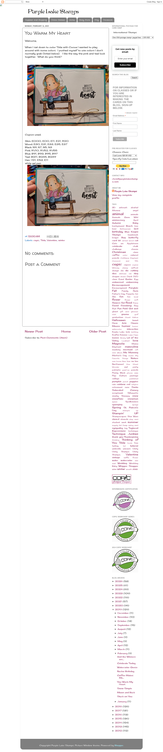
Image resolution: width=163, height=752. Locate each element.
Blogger (119, 745)
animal (118, 214)
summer (133, 422)
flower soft (131, 300)
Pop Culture (119, 376)
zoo (135, 469)
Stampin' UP (125, 413)
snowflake (117, 398)
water (115, 460)
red (128, 384)
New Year (126, 361)
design (115, 270)
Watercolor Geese (127, 667)
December (124, 613)
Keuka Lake (118, 332)
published (133, 379)
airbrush (123, 207)
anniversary (118, 220)
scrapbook (117, 393)
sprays (135, 405)
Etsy (97, 20)
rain (114, 384)
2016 (119, 714)
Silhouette (132, 393)
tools (129, 443)
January (122, 701)
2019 (119, 609)
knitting (134, 332)
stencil (115, 419)
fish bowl (132, 297)
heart (135, 320)
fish (121, 296)
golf (136, 314)
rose (127, 387)
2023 (119, 593)
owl (126, 367)
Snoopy (125, 396)
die (122, 270)
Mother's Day (119, 355)
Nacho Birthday (125, 671)
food (129, 302)
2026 (119, 581)
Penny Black (118, 373)
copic (36, 240)
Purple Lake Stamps (126, 191)
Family (125, 291)
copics (127, 265)
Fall (114, 290)
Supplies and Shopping (36, 20)
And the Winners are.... (126, 657)
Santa (135, 387)
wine (114, 469)
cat (136, 240)
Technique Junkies (125, 433)
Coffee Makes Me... (125, 676)
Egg (136, 279)
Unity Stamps (120, 452)
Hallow (135, 317)
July (120, 633)
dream (123, 276)
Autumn (116, 223)
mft (136, 350)
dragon (115, 276)
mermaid (127, 349)
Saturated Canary (125, 390)
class (135, 252)
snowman (133, 398)
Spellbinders (131, 402)
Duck (129, 276)
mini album (117, 353)
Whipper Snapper (128, 466)
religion (134, 384)
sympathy (117, 428)
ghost (115, 311)
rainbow (121, 384)
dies (114, 273)
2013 (119, 726)
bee (136, 226)
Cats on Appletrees (125, 243)
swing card (133, 425)
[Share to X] (53, 236)
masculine (131, 346)
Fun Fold (122, 308)
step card (133, 419)
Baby (135, 223)
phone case (132, 373)
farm (135, 291)
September (124, 625)
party (135, 367)
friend (115, 305)
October (122, 621)
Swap (125, 425)
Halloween (119, 320)
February (123, 653)
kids (128, 332)
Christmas (119, 252)
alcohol (134, 207)
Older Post (97, 331)
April (135, 220)
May (120, 641)
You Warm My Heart (125, 683)
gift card (124, 312)
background (118, 226)
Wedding (122, 463)
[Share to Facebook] (55, 236)
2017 (118, 710)
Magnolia (118, 343)
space (114, 402)
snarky (115, 396)
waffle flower (131, 458)
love (135, 340)
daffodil (134, 268)
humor (126, 325)
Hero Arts (119, 323)
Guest (128, 317)
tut (124, 446)
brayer (115, 237)
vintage (116, 457)
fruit (114, 308)
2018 (119, 706)
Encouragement (121, 285)
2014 (119, 722)
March (122, 649)
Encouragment (119, 288)
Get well (133, 308)
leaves (115, 337)
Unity (135, 449)
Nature (134, 358)
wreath (129, 469)
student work (119, 422)
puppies (134, 381)
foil (123, 302)
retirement (117, 387)
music (131, 356)
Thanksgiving (131, 437)
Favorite (130, 294)
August (122, 629)
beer (114, 229)
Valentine (52, 240)
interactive (132, 329)
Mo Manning (130, 352)
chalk (135, 246)
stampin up (130, 410)
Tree (136, 443)
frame (135, 303)
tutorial (134, 446)
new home (116, 361)
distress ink (125, 274)
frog (136, 306)
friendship (126, 305)
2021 (119, 601)
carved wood (128, 241)
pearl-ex (126, 370)
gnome (125, 314)
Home (72, 20)
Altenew (116, 210)
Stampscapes (119, 416)
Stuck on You (124, 696)
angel (135, 210)
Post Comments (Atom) (53, 337)
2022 (119, 597)
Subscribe (125, 65)
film (114, 297)
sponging (117, 404)
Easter (129, 279)
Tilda (43, 240)
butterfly (133, 237)
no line (134, 361)
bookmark (133, 235)
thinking (115, 440)
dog (136, 273)
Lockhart (126, 341)
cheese (134, 249)
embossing (132, 282)
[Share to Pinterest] (57, 236)
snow (135, 396)
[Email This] (48, 236)
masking (116, 350)
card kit (116, 240)
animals (134, 214)
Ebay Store (84, 20)
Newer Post (34, 331)
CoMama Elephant (129, 258)
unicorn (127, 449)
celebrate (117, 246)
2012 (119, 730)
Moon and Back (126, 692)
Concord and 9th (125, 261)
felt (136, 294)
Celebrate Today (126, 663)
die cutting (131, 270)
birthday (117, 231)
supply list (117, 425)
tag (125, 428)
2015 (119, 718)
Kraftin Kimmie (119, 335)
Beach (129, 226)
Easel (121, 279)
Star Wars (132, 416)
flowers (116, 302)
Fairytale (133, 288)
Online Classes (58, 20)
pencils (134, 370)
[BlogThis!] (50, 236)
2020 (119, 605)
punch (125, 382)
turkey (115, 446)
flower (116, 299)
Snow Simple (124, 688)
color (125, 255)
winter (61, 240)
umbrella (116, 449)
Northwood (118, 364)
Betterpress (125, 229)
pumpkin (116, 381)
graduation (117, 317)
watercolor (126, 460)
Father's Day (118, 294)
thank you (117, 437)
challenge (116, 249)
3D (113, 207)
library (123, 338)
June (121, 637)
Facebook (107, 20)
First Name (117, 123)
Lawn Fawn (133, 335)
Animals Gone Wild (125, 217)
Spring (116, 407)
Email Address (119, 115)
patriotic (116, 370)
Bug (123, 237)
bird (136, 228)
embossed (118, 282)
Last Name (117, 131)
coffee (115, 255)
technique (133, 431)
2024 (119, 589)
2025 (119, 585)
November (124, 617)
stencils (124, 419)
